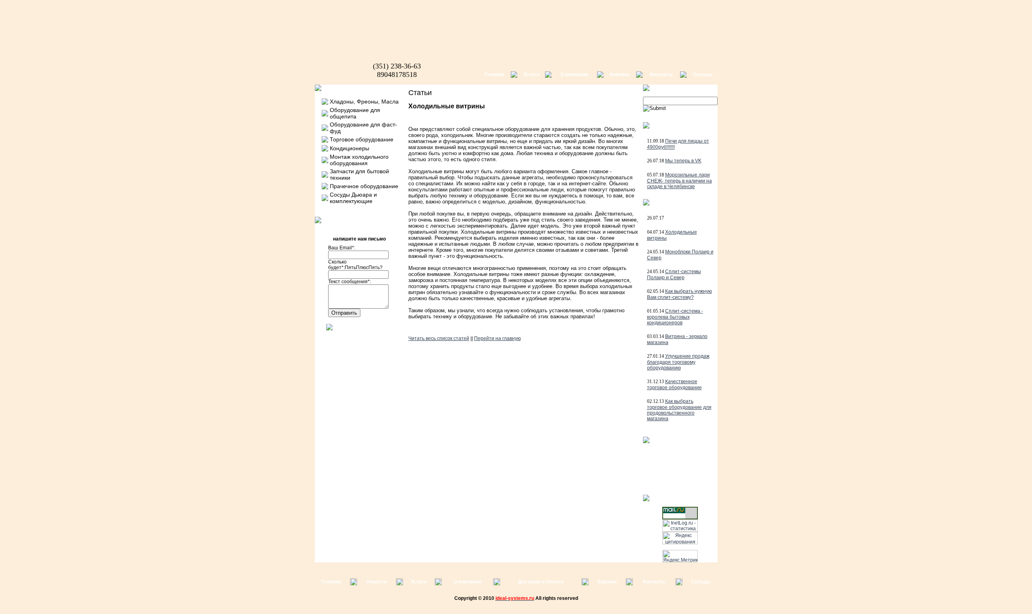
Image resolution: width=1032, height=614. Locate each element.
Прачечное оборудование (364, 186)
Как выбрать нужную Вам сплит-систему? (679, 294)
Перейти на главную (497, 338)
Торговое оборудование (361, 139)
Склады (702, 74)
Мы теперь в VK (683, 161)
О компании (574, 74)
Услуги (531, 74)
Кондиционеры (349, 148)
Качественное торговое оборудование (674, 384)
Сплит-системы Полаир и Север (674, 274)
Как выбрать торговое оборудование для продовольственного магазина (679, 409)
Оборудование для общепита (355, 113)
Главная (494, 74)
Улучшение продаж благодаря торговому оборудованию (678, 362)
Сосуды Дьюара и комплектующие (353, 197)
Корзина (619, 74)
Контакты (661, 74)
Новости (376, 582)
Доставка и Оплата (541, 582)
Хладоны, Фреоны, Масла (364, 101)
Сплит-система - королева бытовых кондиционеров (675, 317)
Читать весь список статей (438, 338)
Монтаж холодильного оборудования (359, 160)
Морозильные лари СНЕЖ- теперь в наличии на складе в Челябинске (679, 180)
